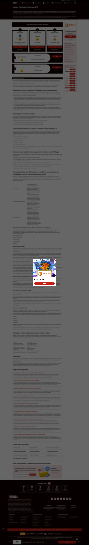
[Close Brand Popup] (55, 260)
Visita (44, 283)
